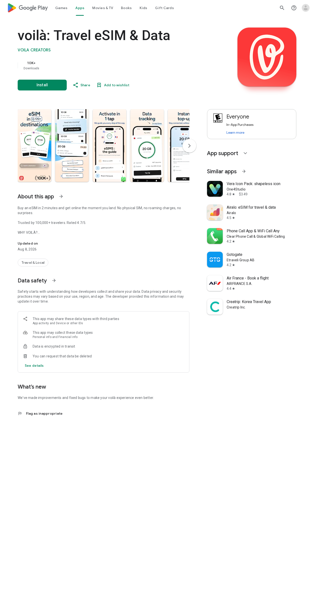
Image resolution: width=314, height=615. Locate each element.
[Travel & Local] (33, 262)
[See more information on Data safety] (54, 280)
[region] (116, 65)
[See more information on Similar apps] (244, 171)
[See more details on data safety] (34, 365)
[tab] (61, 8)
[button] (34, 145)
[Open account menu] (306, 8)
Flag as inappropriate (40, 413)
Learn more (235, 132)
